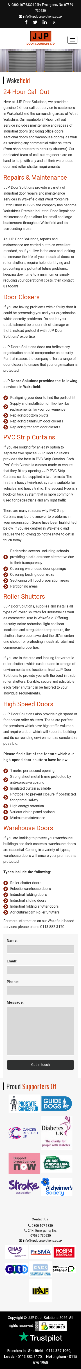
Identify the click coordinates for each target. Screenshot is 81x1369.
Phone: (13, 982)
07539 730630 (40, 1235)
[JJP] (40, 38)
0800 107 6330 (22, 5)
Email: (12, 961)
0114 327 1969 (58, 1351)
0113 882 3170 (30, 1357)
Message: (15, 1002)
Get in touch (40, 1065)
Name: (12, 940)
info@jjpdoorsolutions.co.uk (42, 16)
